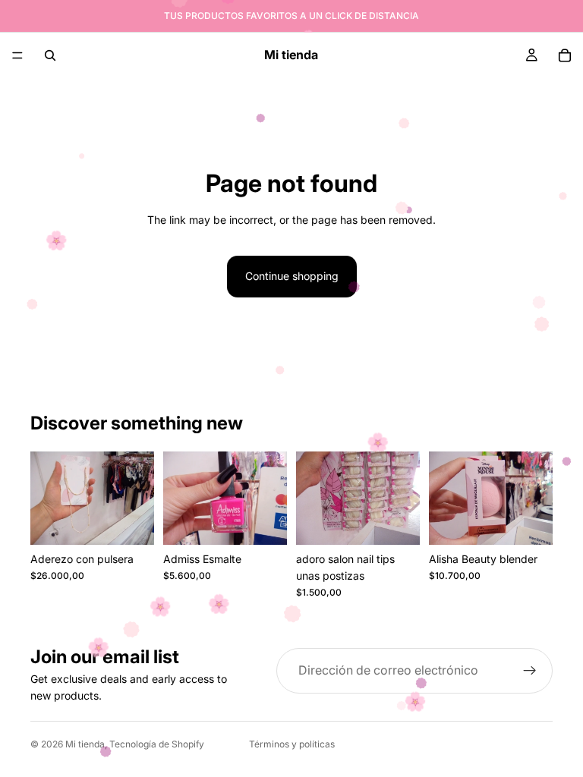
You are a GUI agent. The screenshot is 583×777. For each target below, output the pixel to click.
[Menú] (17, 55)
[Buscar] (50, 55)
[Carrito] (564, 55)
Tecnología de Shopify (156, 744)
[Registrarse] (530, 671)
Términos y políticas (292, 744)
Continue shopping (292, 275)
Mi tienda (85, 744)
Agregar (143, 520)
